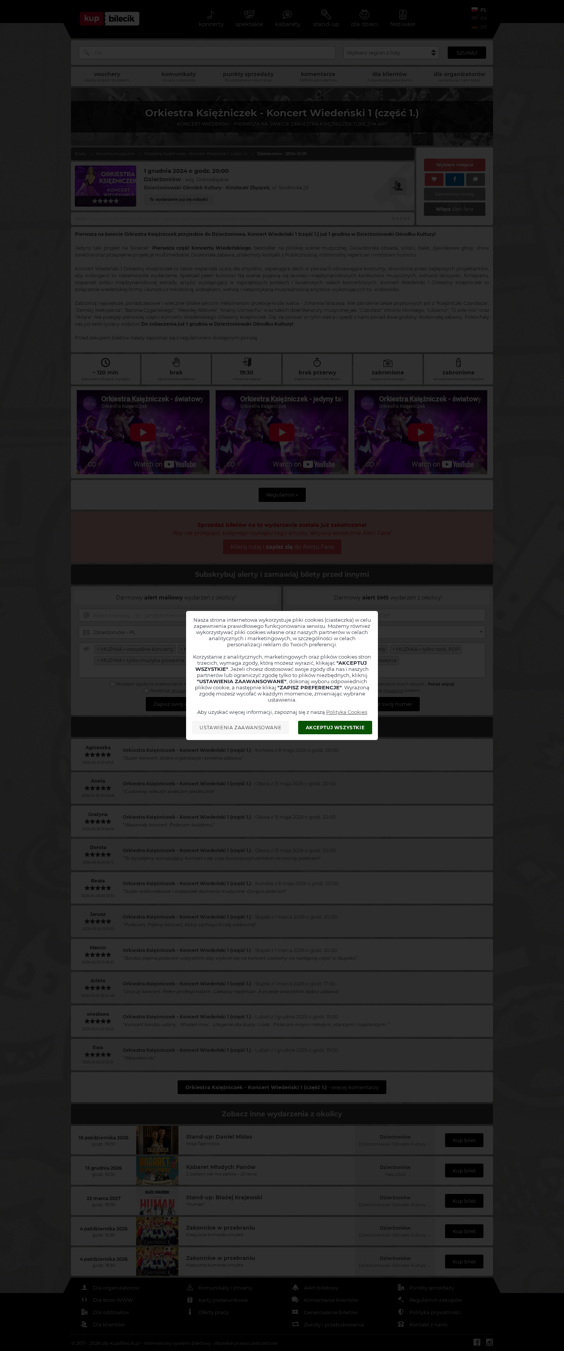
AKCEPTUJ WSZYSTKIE (335, 727)
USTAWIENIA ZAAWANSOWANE (240, 727)
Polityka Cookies (346, 712)
